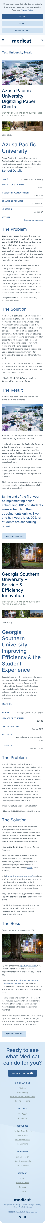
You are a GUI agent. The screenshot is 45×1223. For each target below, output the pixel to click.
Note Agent (23, 1118)
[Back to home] (22, 40)
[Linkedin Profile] (25, 1216)
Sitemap (29, 1207)
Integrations (22, 1144)
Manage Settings (22, 30)
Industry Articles (22, 1139)
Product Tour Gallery (23, 1131)
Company (23, 1173)
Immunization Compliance (22, 1096)
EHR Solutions (22, 1083)
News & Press (22, 1182)
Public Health (22, 1165)
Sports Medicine (22, 1101)
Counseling (22, 1092)
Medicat (18, 113)
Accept (22, 16)
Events (23, 1191)
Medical (22, 1088)
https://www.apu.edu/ (33, 220)
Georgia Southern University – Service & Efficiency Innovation (20, 584)
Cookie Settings (28, 1204)
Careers (22, 1187)
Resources (22, 1126)
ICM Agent (22, 1114)
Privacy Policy (26, 10)
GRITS (29, 867)
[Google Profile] (20, 1216)
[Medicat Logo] (22, 1199)
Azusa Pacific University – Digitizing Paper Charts (19, 98)
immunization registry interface (21, 876)
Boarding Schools (22, 1161)
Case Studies (18, 115)
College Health (22, 1157)
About (22, 1178)
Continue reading (14, 536)
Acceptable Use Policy (12, 1204)
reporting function (28, 966)
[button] (3, 40)
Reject (23, 23)
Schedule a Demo (21, 1073)
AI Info (21, 1207)
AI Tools (22, 1109)
